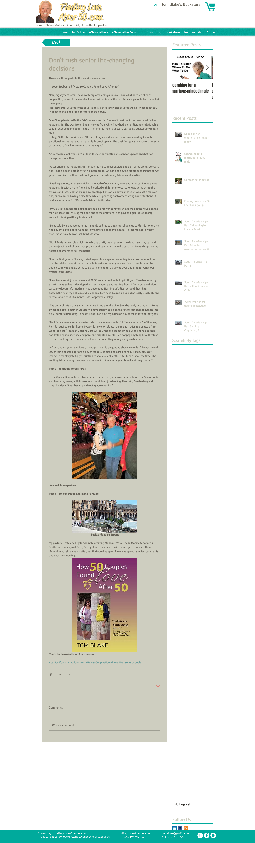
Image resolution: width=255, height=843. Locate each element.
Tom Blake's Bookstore (181, 4)
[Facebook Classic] (180, 828)
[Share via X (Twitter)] (60, 674)
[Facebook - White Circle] (206, 835)
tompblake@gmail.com (174, 833)
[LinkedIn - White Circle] (200, 835)
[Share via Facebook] (50, 674)
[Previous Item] (178, 68)
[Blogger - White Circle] (213, 835)
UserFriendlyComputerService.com (86, 837)
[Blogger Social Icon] (186, 828)
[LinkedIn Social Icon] (174, 828)
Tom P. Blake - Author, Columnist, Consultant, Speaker (71, 25)
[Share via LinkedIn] (69, 674)
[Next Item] (207, 68)
